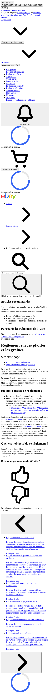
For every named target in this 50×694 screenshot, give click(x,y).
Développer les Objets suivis (12, 42)
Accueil (9, 203)
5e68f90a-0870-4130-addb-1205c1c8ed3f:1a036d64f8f (22, 5)
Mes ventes (10, 83)
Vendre (4, 17)
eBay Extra (10, 97)
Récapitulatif (11, 69)
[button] (25, 475)
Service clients (12, 226)
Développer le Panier (9, 169)
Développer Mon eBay (10, 65)
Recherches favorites (14, 88)
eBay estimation (11, 15)
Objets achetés (12, 81)
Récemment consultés (15, 72)
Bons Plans (22, 15)
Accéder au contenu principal (13, 10)
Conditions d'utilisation (13, 419)
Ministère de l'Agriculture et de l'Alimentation (29, 410)
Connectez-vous (23, 13)
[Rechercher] (21, 284)
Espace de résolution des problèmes (20, 100)
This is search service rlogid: (12, 296)
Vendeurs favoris (13, 90)
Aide (29, 15)
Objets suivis (11, 79)
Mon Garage (11, 93)
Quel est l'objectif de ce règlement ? (20, 365)
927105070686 (7, 2)
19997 (4, 8)
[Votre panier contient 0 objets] (20, 167)
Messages (10, 95)
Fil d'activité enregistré (15, 86)
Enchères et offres (13, 74)
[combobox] (13, 273)
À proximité (36, 15)
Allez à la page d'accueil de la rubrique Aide (24, 335)
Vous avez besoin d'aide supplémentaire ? (17, 334)
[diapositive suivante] (21, 662)
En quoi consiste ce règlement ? (19, 362)
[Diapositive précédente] (21, 524)
